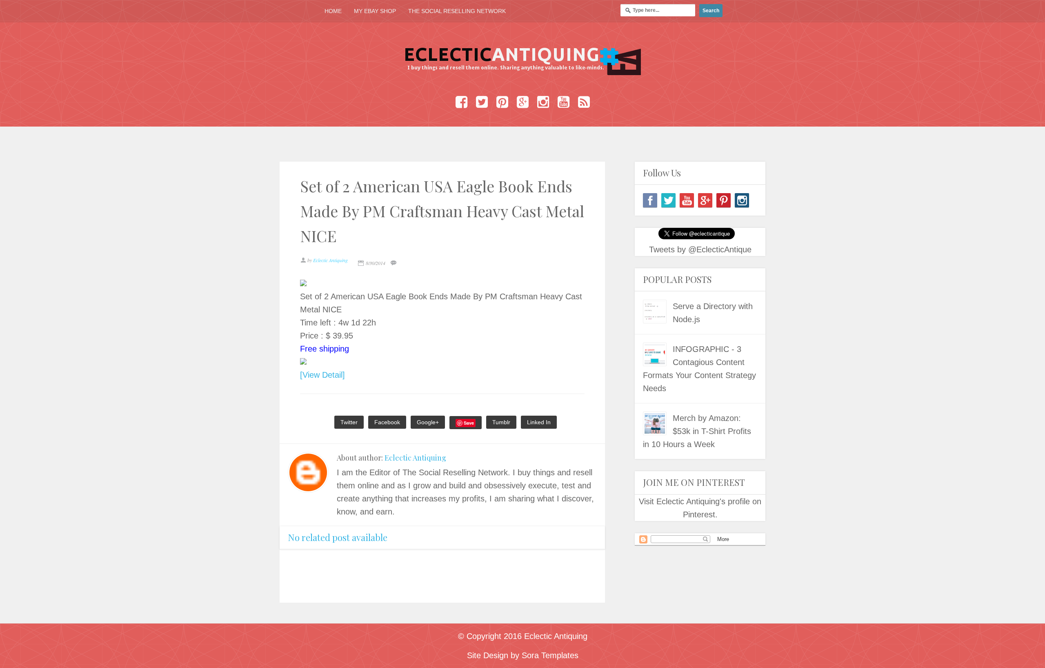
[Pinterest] (723, 200)
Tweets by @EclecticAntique (700, 249)
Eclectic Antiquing (415, 458)
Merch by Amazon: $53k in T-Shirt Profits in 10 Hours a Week (697, 431)
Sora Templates (550, 655)
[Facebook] (650, 200)
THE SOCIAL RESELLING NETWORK (457, 11)
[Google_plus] (705, 200)
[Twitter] (668, 200)
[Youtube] (687, 200)
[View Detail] (322, 374)
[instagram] (742, 200)
